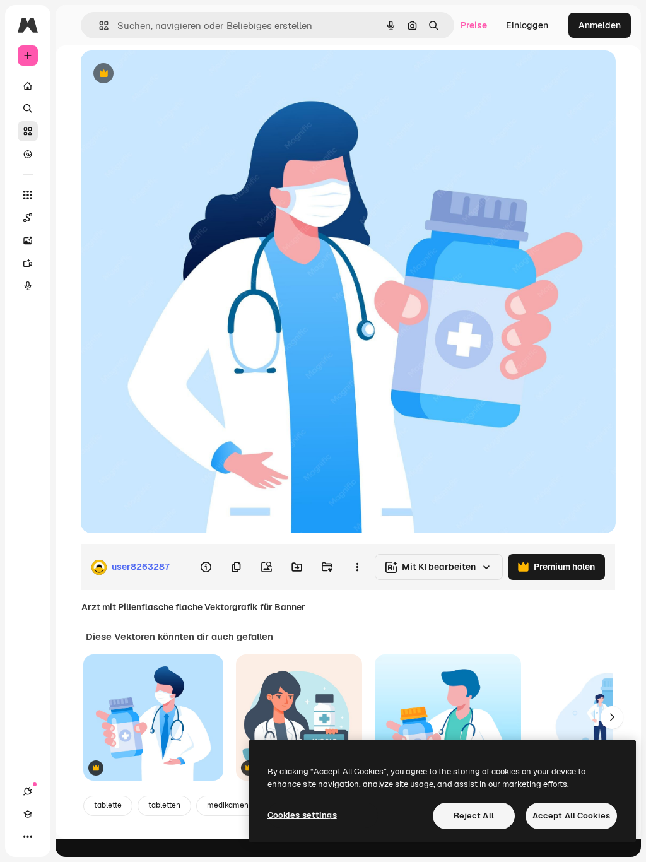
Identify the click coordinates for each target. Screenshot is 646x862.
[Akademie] (28, 814)
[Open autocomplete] (98, 25)
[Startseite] (28, 86)
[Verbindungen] (28, 791)
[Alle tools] (28, 195)
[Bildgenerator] (28, 240)
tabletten (164, 805)
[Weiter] (612, 717)
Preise (474, 25)
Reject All (474, 815)
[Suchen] (28, 108)
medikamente (231, 805)
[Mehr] (28, 837)
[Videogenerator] (28, 263)
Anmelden (599, 25)
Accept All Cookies (571, 815)
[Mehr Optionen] (357, 567)
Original (161, 74)
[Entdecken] (28, 154)
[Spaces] (28, 218)
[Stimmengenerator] (28, 286)
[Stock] (28, 131)
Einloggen (527, 25)
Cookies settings (302, 815)
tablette (108, 805)
